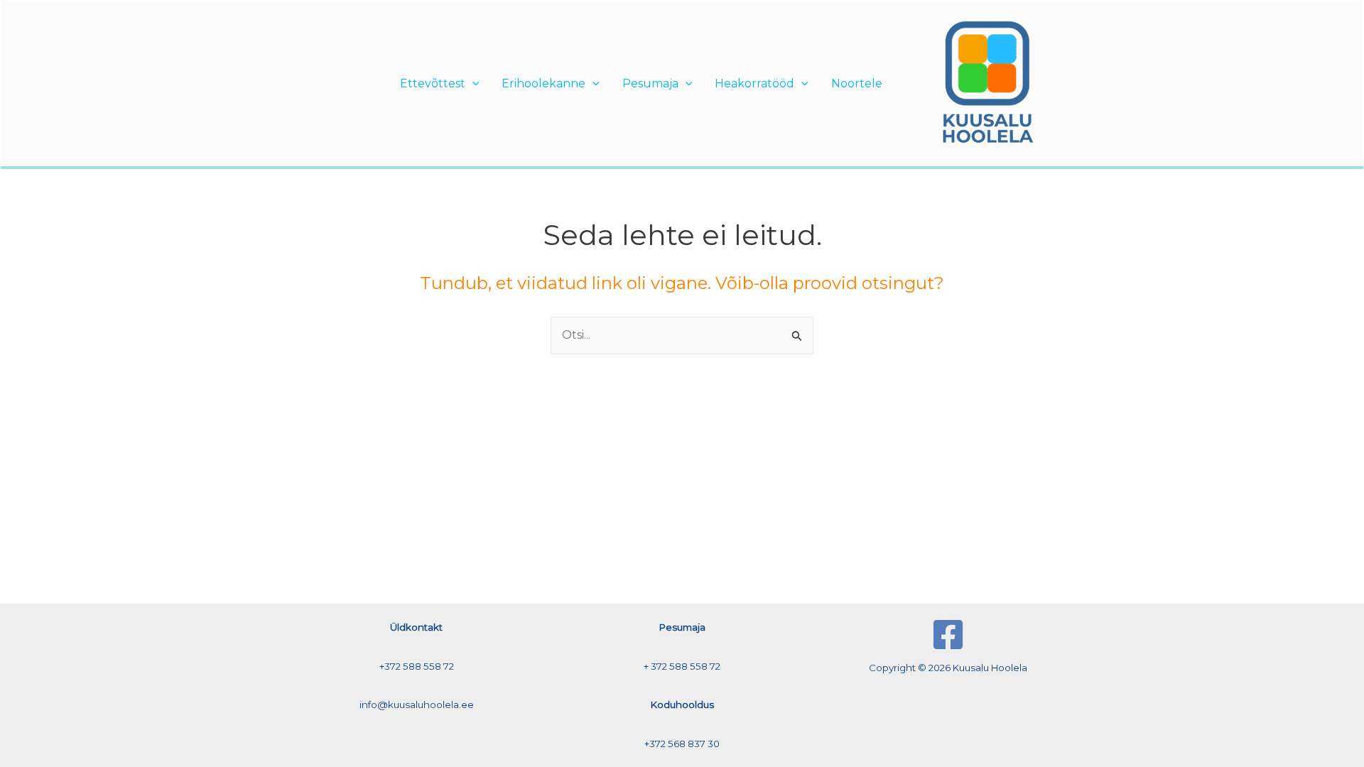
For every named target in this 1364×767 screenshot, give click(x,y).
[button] (472, 83)
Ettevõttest (432, 83)
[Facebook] (948, 634)
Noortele (856, 83)
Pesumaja (650, 83)
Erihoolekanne (543, 83)
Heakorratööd (754, 83)
